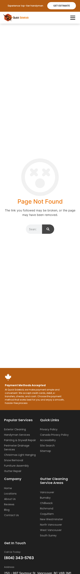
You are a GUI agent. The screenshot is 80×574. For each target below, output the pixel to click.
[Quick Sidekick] (16, 18)
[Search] (48, 229)
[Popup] (72, 17)
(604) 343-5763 (19, 558)
